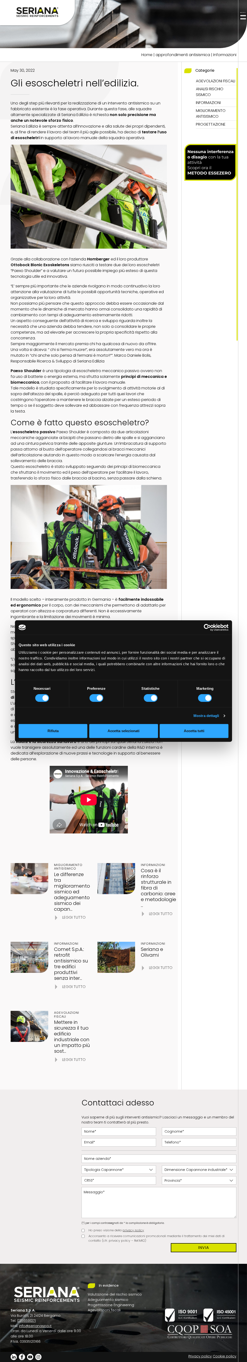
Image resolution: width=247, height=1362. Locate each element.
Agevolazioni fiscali (215, 81)
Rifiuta (53, 731)
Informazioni (224, 55)
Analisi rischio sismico (209, 91)
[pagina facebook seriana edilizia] (22, 1356)
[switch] (96, 698)
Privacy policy (200, 1356)
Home (146, 55)
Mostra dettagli (206, 716)
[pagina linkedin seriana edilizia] (14, 1356)
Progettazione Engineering (111, 1305)
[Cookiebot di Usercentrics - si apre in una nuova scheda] (207, 627)
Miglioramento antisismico (211, 113)
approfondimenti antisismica (183, 55)
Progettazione (211, 124)
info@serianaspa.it (35, 1325)
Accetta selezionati (123, 731)
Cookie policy (224, 1356)
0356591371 (26, 1320)
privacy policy (133, 1230)
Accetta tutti (194, 731)
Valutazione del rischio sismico (115, 1294)
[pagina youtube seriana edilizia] (30, 1356)
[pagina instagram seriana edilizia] (38, 1356)
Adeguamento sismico (108, 1299)
